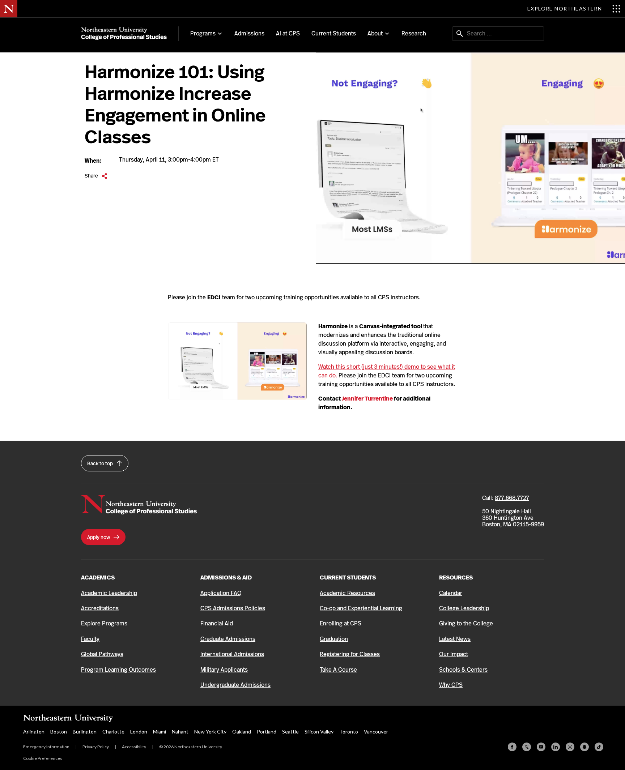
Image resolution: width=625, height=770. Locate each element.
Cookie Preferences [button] (42, 758)
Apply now (99, 537)
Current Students (333, 33)
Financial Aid (216, 623)
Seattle (290, 731)
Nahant (180, 731)
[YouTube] (541, 747)
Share (96, 176)
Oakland (241, 731)
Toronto (348, 731)
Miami (159, 731)
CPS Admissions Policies (232, 608)
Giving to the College (466, 623)
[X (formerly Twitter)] (526, 747)
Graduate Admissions (227, 639)
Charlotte (113, 731)
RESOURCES (456, 577)
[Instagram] (570, 747)
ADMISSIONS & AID (226, 577)
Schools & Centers (463, 670)
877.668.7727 (512, 498)
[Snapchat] (584, 747)
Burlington (85, 731)
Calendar (450, 593)
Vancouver (376, 731)
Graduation (334, 639)
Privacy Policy (95, 746)
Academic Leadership (109, 593)
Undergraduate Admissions (235, 685)
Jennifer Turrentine (367, 398)
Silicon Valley (319, 731)
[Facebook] (512, 747)
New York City (210, 731)
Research (413, 33)
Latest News (455, 639)
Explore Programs (104, 623)
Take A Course (338, 670)
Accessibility (134, 746)
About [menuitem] (375, 33)
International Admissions (232, 654)
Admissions (249, 33)
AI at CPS (288, 33)
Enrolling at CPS (340, 623)
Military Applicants (224, 670)
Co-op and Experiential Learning (361, 608)
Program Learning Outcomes (118, 670)
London (138, 731)
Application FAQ (221, 593)
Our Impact (453, 654)
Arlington (33, 731)
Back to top (100, 463)
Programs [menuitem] (203, 33)
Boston (58, 731)
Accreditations (100, 608)
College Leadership (464, 608)
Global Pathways (102, 654)
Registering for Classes (350, 654)
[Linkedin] (555, 747)
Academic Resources (347, 593)
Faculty (90, 639)
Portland (266, 731)
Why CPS (451, 685)
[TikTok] (599, 747)
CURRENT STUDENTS (348, 577)
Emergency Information (46, 746)
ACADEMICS (98, 577)
